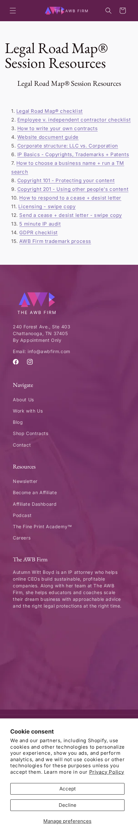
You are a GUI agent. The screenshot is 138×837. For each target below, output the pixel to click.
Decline (67, 805)
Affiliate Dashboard (34, 504)
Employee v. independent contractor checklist (74, 120)
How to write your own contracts (57, 128)
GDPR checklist (38, 232)
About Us (23, 399)
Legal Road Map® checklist (49, 111)
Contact (22, 445)
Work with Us (28, 411)
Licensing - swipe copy (46, 206)
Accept (67, 789)
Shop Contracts (30, 433)
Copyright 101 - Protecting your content (66, 180)
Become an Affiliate (35, 492)
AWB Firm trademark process (55, 241)
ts (127, 154)
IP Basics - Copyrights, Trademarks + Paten (71, 154)
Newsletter (25, 481)
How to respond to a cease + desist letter (70, 198)
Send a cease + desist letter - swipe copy (70, 215)
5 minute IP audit (40, 224)
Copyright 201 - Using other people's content (72, 189)
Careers (21, 537)
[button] (13, 11)
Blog (18, 422)
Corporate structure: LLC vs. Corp (59, 146)
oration (109, 146)
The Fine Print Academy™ (42, 526)
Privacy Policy (106, 772)
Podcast (22, 515)
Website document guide (48, 137)
